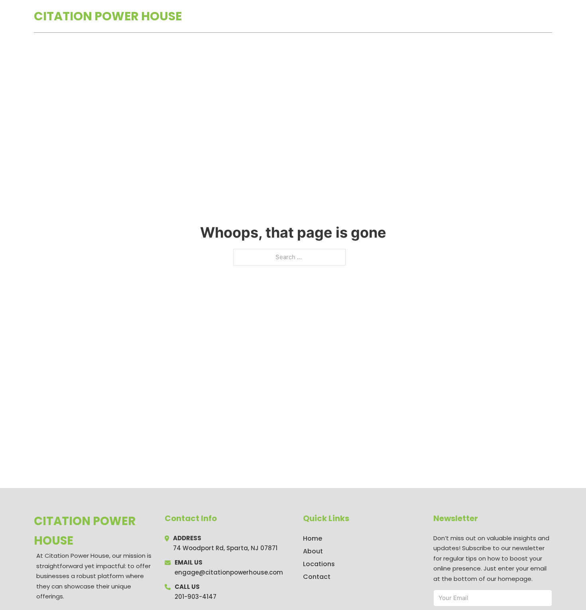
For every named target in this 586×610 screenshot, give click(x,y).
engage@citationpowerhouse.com (229, 572)
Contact (316, 576)
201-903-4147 (195, 596)
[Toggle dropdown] (549, 16)
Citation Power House (108, 16)
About (313, 551)
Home (460, 16)
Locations (495, 16)
